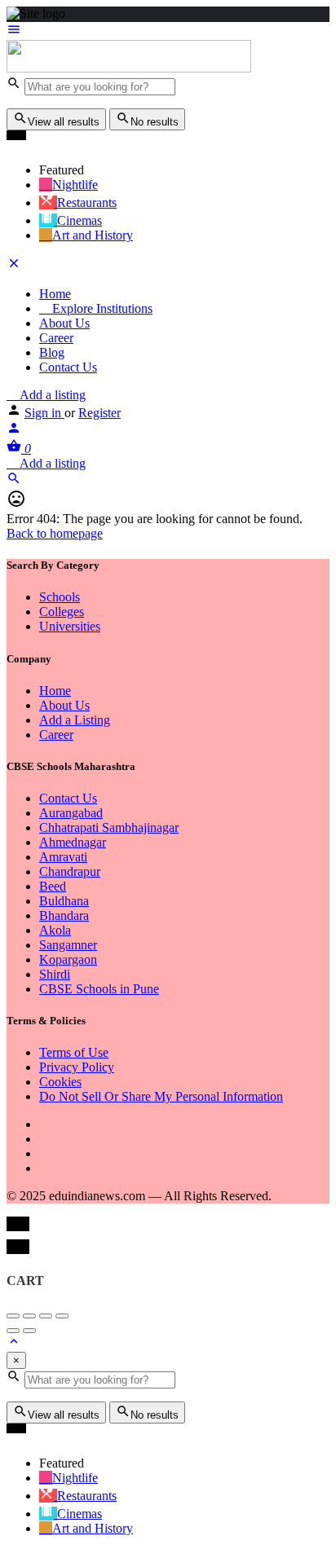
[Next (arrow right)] (29, 1330)
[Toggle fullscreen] (45, 1316)
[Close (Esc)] (13, 1316)
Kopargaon (68, 959)
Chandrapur (69, 871)
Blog (51, 352)
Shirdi (54, 974)
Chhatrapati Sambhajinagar (109, 827)
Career (56, 338)
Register (99, 413)
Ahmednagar (72, 842)
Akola (55, 930)
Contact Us (68, 367)
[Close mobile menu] (14, 266)
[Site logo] (129, 68)
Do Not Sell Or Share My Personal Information (161, 1096)
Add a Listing (74, 720)
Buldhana (64, 901)
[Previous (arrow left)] (13, 1330)
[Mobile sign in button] (14, 431)
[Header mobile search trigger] (14, 481)
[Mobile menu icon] (168, 31)
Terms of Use (73, 1052)
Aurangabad (71, 813)
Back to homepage (55, 533)
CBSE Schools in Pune (99, 989)
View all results (63, 122)
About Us (64, 323)
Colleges (61, 611)
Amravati (63, 857)
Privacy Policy (76, 1067)
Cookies (60, 1082)
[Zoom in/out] (62, 1316)
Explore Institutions (101, 308)
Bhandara (64, 915)
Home (55, 294)
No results (154, 122)
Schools (59, 597)
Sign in (44, 413)
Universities (69, 626)
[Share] (29, 1316)
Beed (52, 886)
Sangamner (68, 945)
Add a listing (51, 395)
